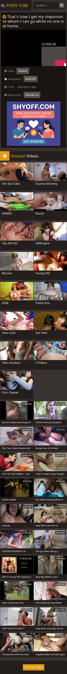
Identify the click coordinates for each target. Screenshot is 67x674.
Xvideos (22, 71)
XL (14, 5)
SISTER (32, 79)
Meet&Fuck (32, 95)
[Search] (61, 5)
